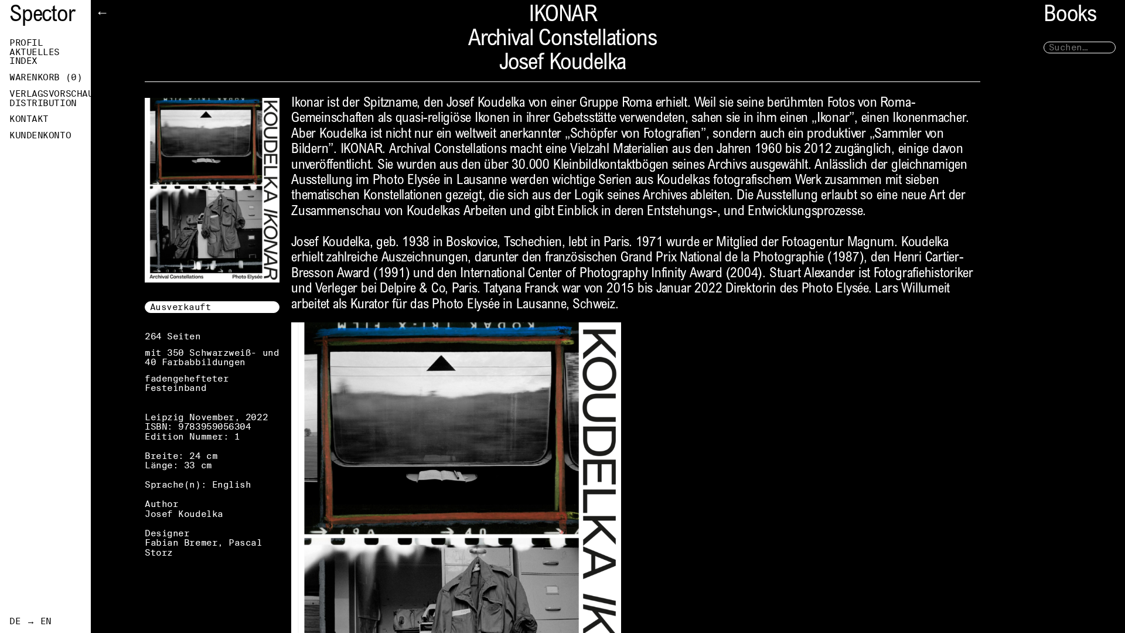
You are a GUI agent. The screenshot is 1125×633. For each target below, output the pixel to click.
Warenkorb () (45, 77)
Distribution (43, 103)
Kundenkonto (40, 135)
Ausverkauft (181, 307)
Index (23, 61)
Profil (26, 42)
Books (1070, 16)
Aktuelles (34, 52)
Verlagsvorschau (50, 93)
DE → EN (30, 621)
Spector (42, 16)
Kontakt (29, 119)
